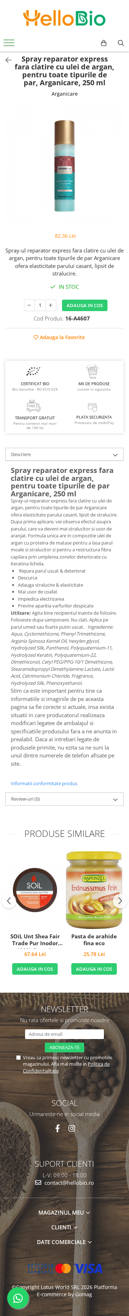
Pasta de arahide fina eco (94, 940)
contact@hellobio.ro (68, 1182)
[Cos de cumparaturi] (103, 43)
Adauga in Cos (85, 305)
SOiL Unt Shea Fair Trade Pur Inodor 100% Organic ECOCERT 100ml (35, 941)
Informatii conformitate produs (44, 783)
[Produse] (10, 45)
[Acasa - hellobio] (64, 18)
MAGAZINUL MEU (61, 1212)
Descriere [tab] (21, 454)
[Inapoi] (5, 60)
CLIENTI (62, 1227)
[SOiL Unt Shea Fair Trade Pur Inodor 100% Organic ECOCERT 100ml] (35, 890)
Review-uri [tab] (25, 799)
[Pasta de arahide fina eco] (94, 890)
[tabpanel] (64, 165)
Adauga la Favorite (61, 337)
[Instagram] (71, 1128)
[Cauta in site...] (121, 43)
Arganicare (65, 93)
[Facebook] (57, 1128)
